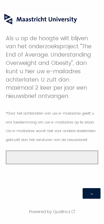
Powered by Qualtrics (49, 212)
